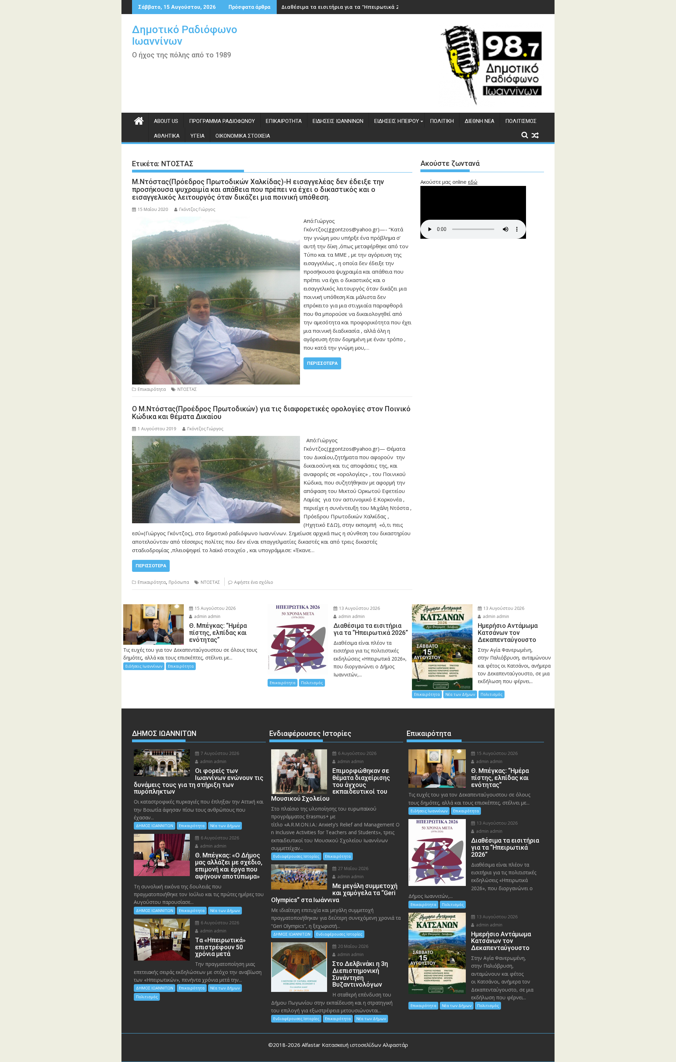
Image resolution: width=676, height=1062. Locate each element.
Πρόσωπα (179, 582)
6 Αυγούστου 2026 (219, 838)
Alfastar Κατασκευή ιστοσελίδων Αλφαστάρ (355, 1044)
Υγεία (197, 136)
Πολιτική (442, 121)
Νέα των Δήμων (460, 694)
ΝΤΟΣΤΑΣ (187, 389)
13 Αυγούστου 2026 (359, 608)
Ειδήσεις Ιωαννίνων (338, 121)
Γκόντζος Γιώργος (197, 209)
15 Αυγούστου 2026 (215, 608)
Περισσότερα (322, 363)
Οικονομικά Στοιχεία (242, 136)
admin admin (206, 616)
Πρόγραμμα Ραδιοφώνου (222, 121)
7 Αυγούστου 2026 (219, 753)
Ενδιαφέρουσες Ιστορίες (296, 856)
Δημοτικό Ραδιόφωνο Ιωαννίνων (184, 35)
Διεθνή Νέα (479, 121)
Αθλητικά (167, 136)
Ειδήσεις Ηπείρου (396, 121)
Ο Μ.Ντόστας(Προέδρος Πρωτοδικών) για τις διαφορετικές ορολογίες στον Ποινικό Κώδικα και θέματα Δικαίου (271, 413)
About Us (166, 121)
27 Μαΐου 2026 (352, 869)
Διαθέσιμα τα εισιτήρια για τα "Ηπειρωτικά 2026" (345, 7)
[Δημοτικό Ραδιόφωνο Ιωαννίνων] (139, 120)
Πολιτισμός (521, 121)
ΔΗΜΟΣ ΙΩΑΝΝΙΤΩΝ (154, 825)
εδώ (472, 181)
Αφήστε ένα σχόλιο (253, 582)
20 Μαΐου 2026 (352, 946)
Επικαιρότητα (284, 121)
